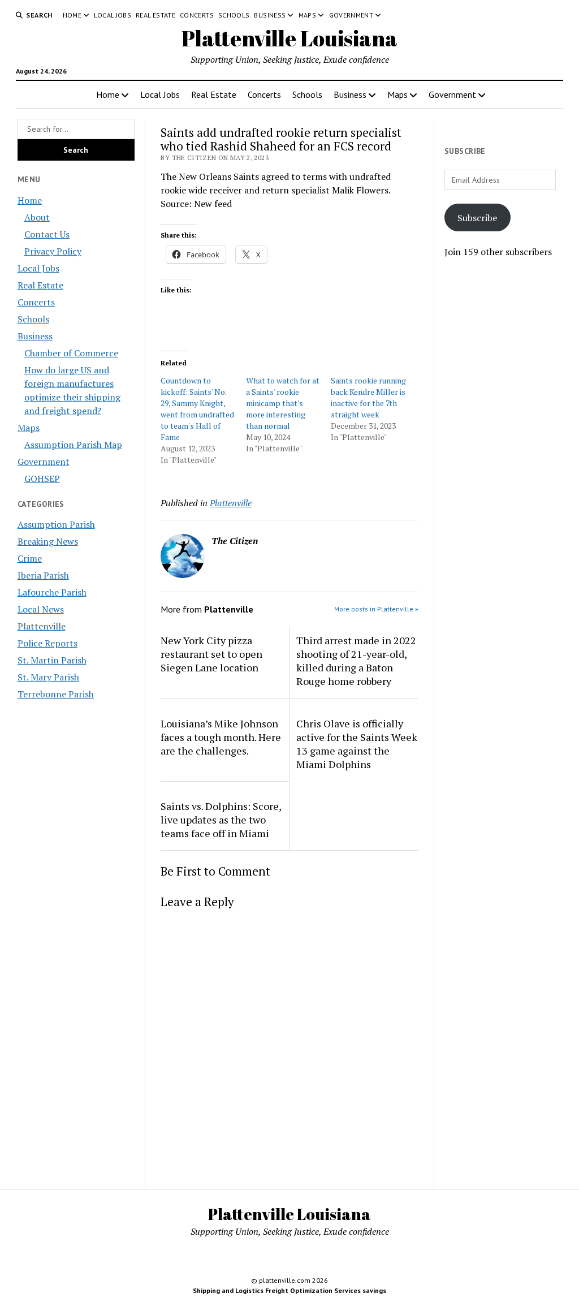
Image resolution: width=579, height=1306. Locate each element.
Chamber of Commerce (71, 353)
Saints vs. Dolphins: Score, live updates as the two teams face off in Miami (221, 819)
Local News (41, 609)
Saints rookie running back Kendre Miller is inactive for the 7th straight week (368, 397)
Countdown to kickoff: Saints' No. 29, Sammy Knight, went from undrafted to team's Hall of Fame (197, 408)
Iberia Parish (43, 575)
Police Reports (47, 643)
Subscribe (477, 218)
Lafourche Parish (52, 592)
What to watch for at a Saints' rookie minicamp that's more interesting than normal (282, 403)
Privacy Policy (52, 251)
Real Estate (155, 15)
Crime (30, 558)
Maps (307, 15)
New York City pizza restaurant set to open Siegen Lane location (211, 653)
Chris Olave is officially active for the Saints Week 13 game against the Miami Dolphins (356, 744)
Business (270, 15)
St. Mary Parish (48, 677)
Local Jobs (112, 15)
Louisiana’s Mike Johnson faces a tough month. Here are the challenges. (221, 737)
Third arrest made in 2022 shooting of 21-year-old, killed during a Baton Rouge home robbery (356, 660)
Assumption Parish (56, 524)
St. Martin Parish (52, 660)
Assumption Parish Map (73, 444)
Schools (234, 15)
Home (72, 15)
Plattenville (42, 626)
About (37, 217)
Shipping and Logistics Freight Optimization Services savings (289, 1290)
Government (351, 15)
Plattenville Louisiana (289, 38)
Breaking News (48, 541)
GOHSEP (42, 478)
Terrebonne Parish (56, 694)
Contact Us (47, 234)
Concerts (197, 15)
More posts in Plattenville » (376, 609)
